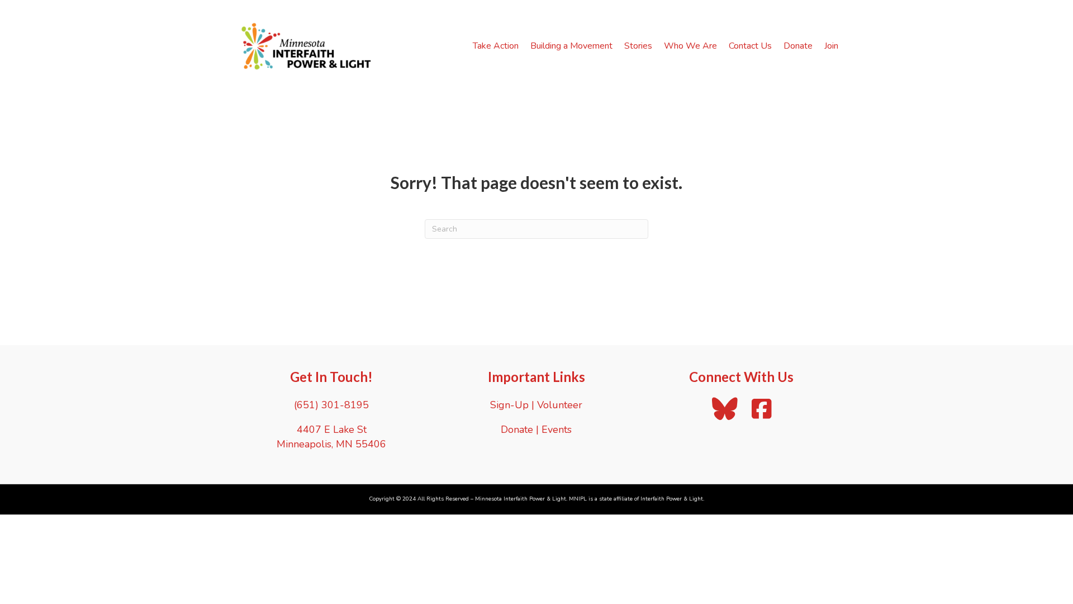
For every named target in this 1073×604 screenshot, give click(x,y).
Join (831, 46)
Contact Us (750, 46)
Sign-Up (509, 405)
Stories (638, 46)
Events (557, 429)
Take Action (496, 46)
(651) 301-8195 (331, 405)
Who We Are (690, 46)
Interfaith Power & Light (671, 499)
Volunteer (559, 405)
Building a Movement (571, 46)
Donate (798, 46)
